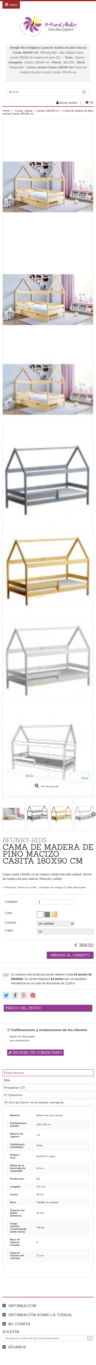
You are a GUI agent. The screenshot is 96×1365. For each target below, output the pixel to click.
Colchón (11, 922)
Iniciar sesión (68, 103)
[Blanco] (40, 914)
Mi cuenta (19, 1324)
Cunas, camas (36, 67)
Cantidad (11, 901)
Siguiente (93, 813)
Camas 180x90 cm (60, 67)
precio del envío (23, 1008)
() (92, 102)
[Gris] (47, 914)
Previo (2, 813)
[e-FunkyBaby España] (47, 26)
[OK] (90, 1338)
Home (6, 110)
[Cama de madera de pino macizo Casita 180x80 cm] (48, 389)
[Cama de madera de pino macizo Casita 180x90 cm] (48, 299)
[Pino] (54, 914)
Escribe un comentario (37, 1052)
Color (9, 913)
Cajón (9, 930)
